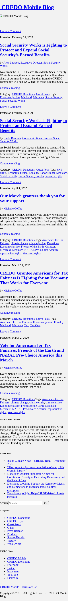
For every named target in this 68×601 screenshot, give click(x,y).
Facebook (12, 564)
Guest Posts (43, 94)
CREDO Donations (23, 94)
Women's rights (31, 253)
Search (4, 502)
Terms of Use (29, 587)
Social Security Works (12, 100)
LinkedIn (12, 577)
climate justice (37, 243)
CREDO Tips (15, 521)
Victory (11, 540)
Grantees (50, 246)
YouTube (12, 574)
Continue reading (10, 87)
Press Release (15, 530)
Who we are (14, 543)
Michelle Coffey (13, 208)
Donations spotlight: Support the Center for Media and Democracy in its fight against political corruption (36, 487)
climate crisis (36, 402)
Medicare (38, 97)
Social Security (53, 97)
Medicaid (26, 97)
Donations (53, 243)
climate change (19, 243)
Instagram (12, 571)
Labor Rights (47, 172)
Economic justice (10, 97)
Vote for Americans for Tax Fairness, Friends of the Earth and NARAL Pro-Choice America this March (32, 352)
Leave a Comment (10, 31)
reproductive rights (10, 253)
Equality (33, 172)
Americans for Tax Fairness (16, 322)
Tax (26, 325)
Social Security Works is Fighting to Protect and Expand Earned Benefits (33, 125)
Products (12, 534)
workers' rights (53, 176)
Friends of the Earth (32, 246)
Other (10, 527)
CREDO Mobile (16, 558)
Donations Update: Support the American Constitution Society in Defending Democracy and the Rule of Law (36, 477)
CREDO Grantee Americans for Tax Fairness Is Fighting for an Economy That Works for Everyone (34, 278)
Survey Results (15, 537)
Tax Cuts (35, 325)
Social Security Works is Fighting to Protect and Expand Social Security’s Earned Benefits (33, 50)
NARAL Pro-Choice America (41, 249)
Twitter (11, 568)
